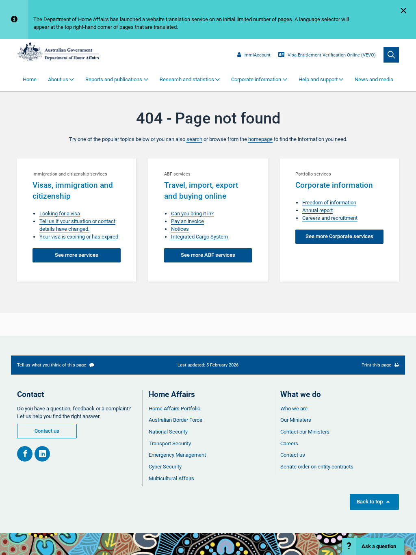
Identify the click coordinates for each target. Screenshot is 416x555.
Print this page (377, 365)
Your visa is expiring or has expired (78, 237)
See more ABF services (208, 255)
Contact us (47, 431)
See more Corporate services (339, 236)
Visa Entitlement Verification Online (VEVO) (331, 55)
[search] (391, 55)
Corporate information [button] (256, 79)
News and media (374, 79)
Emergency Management (177, 455)
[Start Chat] (373, 546)
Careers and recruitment (330, 218)
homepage (260, 139)
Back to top (374, 502)
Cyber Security (165, 467)
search (194, 139)
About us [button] (58, 79)
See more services (76, 255)
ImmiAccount (257, 55)
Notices (180, 229)
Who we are (294, 408)
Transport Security (170, 443)
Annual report (317, 210)
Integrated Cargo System (199, 237)
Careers (289, 443)
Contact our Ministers (304, 432)
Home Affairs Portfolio (174, 408)
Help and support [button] (318, 79)
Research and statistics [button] (187, 79)
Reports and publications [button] (113, 79)
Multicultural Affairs (171, 478)
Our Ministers (295, 420)
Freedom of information (329, 202)
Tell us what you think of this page (52, 365)
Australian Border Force (175, 420)
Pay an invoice (187, 221)
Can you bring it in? (192, 213)
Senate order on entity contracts (316, 467)
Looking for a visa (59, 213)
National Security (168, 432)
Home (30, 79)
